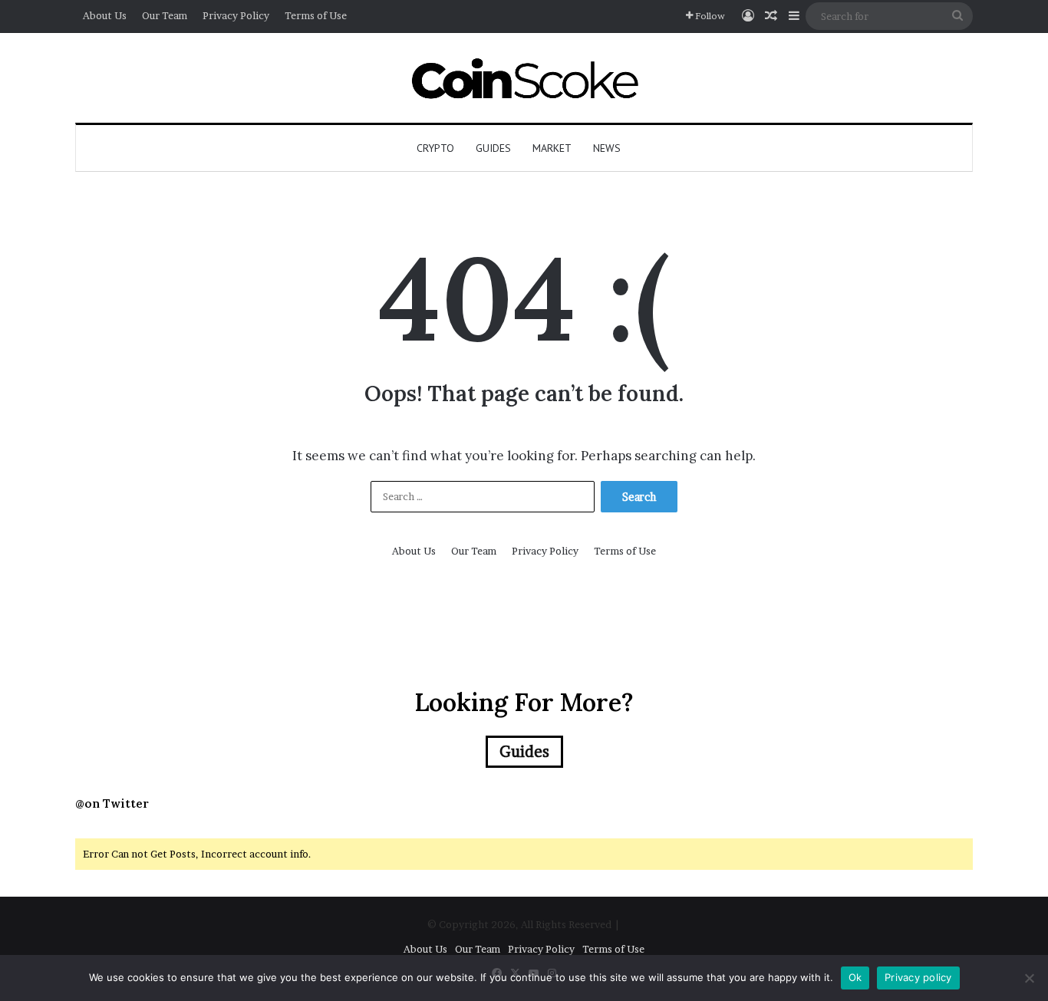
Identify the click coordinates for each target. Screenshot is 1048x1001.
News (607, 148)
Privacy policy (918, 977)
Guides (493, 148)
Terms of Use (316, 15)
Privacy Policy (236, 15)
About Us (105, 15)
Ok (855, 977)
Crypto (435, 148)
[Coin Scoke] (524, 78)
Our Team (164, 15)
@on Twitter (112, 803)
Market (552, 148)
